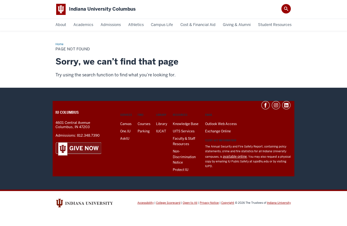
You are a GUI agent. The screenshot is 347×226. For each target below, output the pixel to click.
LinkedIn (286, 105)
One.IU (125, 131)
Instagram (276, 105)
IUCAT (161, 131)
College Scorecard (168, 203)
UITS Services (184, 131)
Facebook (265, 105)
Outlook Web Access (221, 124)
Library (161, 124)
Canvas (125, 124)
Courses (144, 124)
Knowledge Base (186, 124)
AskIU (124, 138)
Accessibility (145, 203)
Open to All (190, 203)
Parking (144, 131)
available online (235, 156)
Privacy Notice (209, 203)
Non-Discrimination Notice (184, 156)
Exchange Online (218, 131)
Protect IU (180, 170)
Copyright (227, 203)
